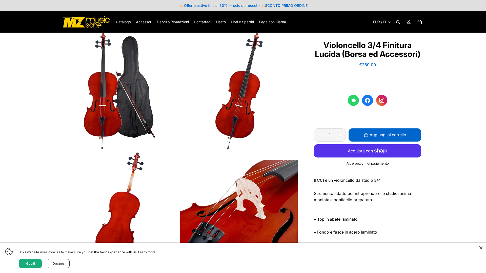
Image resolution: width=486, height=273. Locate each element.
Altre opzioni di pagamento (368, 163)
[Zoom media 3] (119, 210)
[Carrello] (419, 22)
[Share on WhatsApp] (353, 100)
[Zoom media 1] (119, 91)
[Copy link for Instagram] (381, 100)
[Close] (480, 247)
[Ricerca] (397, 22)
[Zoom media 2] (239, 91)
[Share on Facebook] (367, 100)
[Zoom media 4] (239, 210)
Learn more (147, 252)
